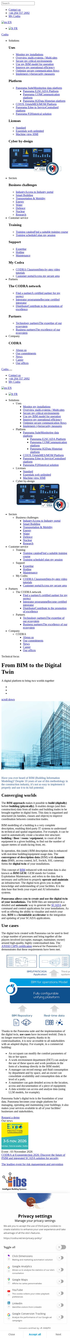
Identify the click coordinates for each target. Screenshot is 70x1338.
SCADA (56, 905)
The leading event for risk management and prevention (32, 1164)
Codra (4, 34)
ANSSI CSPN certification (16, 946)
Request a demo (10, 1117)
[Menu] (10, 370)
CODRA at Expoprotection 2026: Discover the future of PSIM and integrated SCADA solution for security (33, 1156)
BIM (22, 869)
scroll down (8, 699)
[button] (14, 40)
